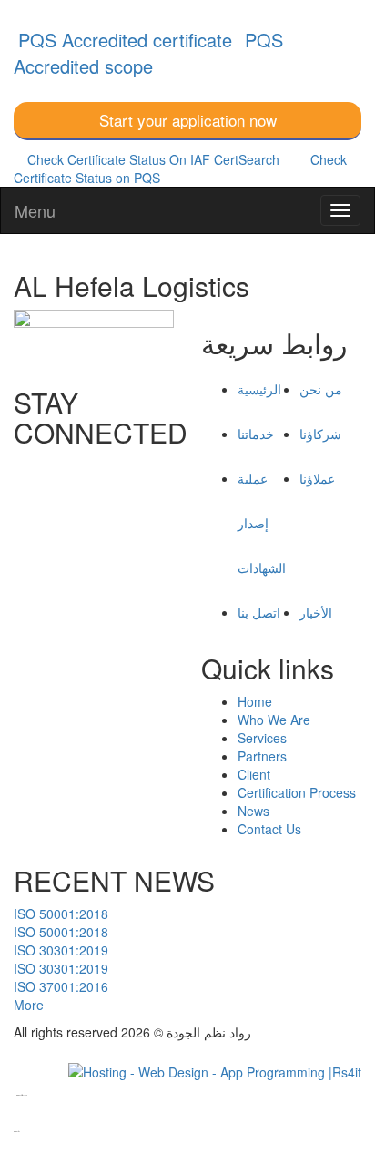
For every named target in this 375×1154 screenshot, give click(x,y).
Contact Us (269, 829)
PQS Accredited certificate (125, 39)
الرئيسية (259, 389)
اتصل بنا (259, 612)
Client (254, 774)
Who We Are (274, 719)
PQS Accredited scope (148, 52)
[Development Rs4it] (214, 1069)
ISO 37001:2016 (61, 986)
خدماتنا (256, 433)
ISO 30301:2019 (61, 950)
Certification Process (297, 792)
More (29, 1005)
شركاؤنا (320, 433)
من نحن (320, 389)
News (253, 811)
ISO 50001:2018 (61, 913)
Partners (262, 756)
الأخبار (315, 612)
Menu (35, 210)
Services (262, 738)
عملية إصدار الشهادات (262, 523)
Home (255, 701)
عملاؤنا (317, 478)
